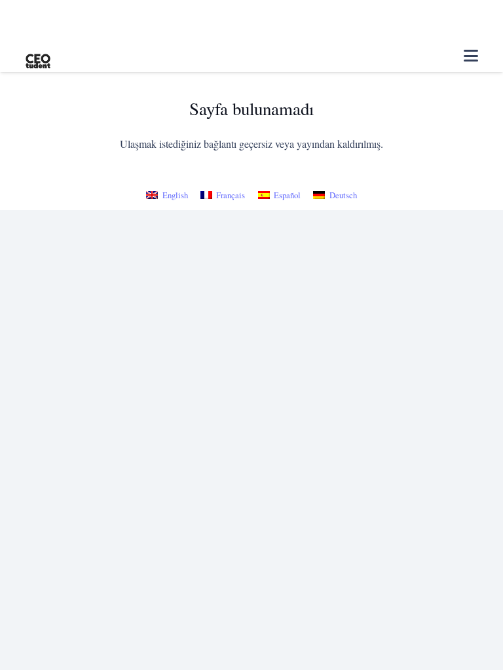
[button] (471, 55)
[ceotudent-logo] (38, 56)
